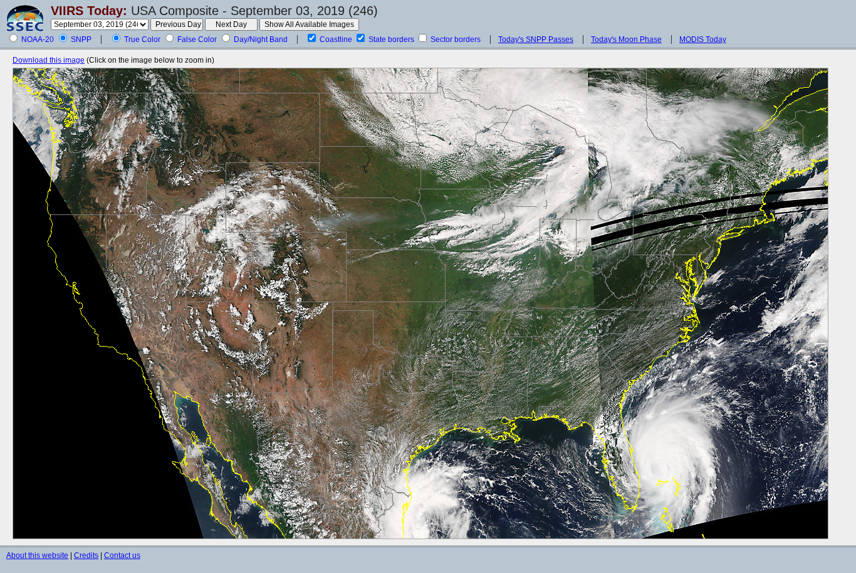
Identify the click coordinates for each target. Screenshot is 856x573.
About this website (37, 555)
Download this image (49, 60)
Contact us (122, 555)
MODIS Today (702, 39)
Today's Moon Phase (626, 39)
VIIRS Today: (89, 11)
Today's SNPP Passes (535, 39)
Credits (86, 555)
